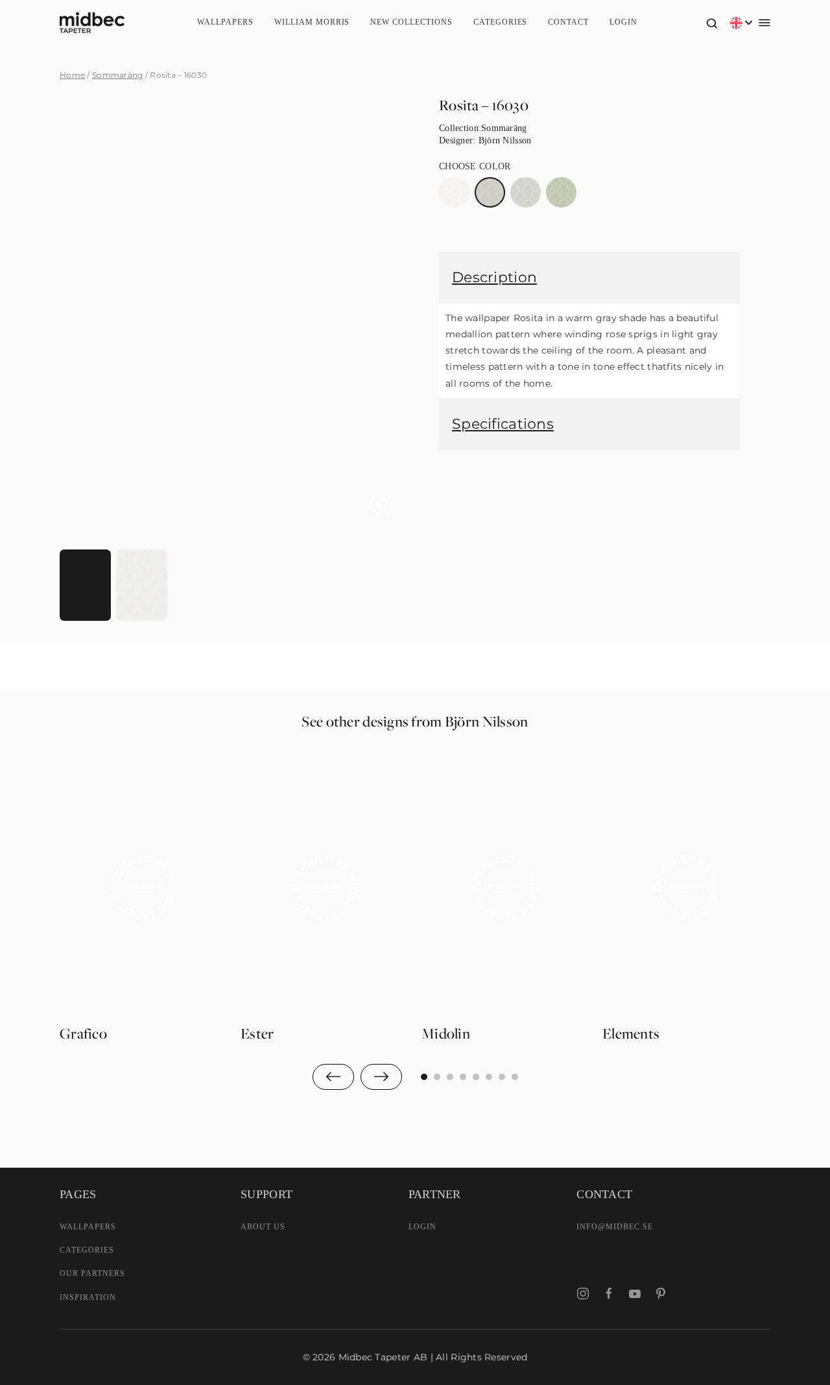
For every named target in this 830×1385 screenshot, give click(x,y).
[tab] (85, 585)
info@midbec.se (614, 1226)
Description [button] (494, 277)
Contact (568, 22)
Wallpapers (225, 22)
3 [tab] (463, 1077)
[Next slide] (381, 1077)
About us (263, 1226)
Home (72, 75)
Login (623, 22)
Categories (500, 22)
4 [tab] (476, 1077)
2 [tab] (450, 1077)
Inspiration (88, 1297)
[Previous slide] (333, 1077)
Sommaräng (117, 75)
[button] (711, 22)
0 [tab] (424, 1077)
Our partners (92, 1273)
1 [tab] (437, 1077)
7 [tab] (515, 1077)
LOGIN (422, 1226)
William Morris (312, 22)
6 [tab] (502, 1077)
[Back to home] (92, 22)
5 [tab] (489, 1077)
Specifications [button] (503, 424)
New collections (411, 22)
